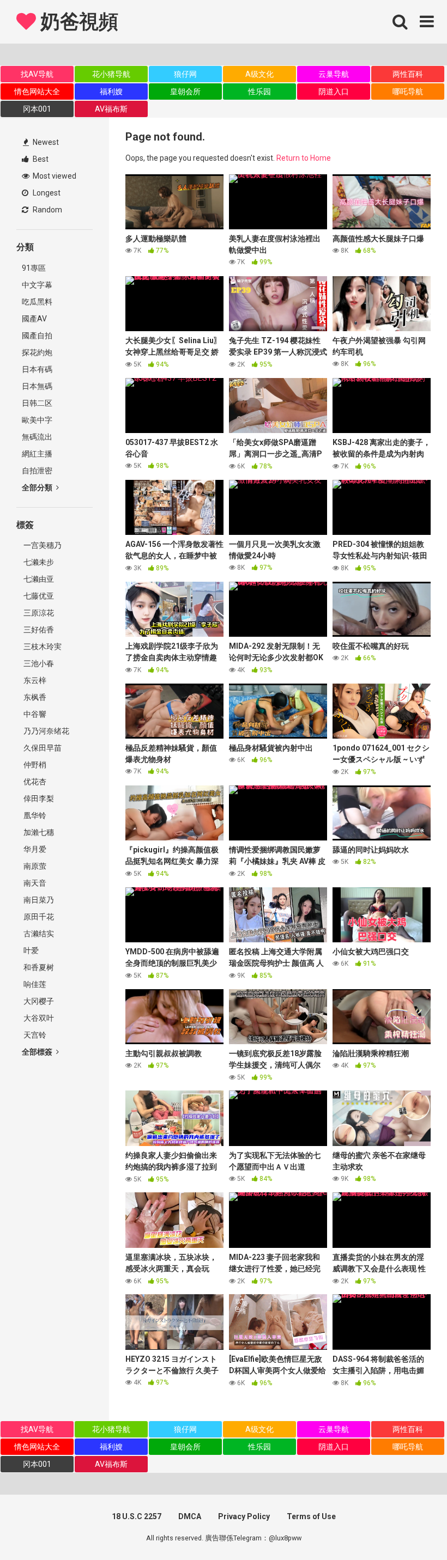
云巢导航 (333, 74)
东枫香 (34, 697)
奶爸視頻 (77, 21)
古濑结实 (38, 933)
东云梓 (34, 680)
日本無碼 (37, 386)
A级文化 (259, 74)
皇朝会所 (185, 91)
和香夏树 (38, 967)
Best (40, 159)
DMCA (189, 1516)
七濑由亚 (38, 579)
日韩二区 (37, 403)
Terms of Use (311, 1516)
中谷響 (34, 714)
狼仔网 (185, 74)
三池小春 (38, 663)
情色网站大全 (37, 91)
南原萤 (34, 866)
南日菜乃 (38, 899)
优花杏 (34, 781)
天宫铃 (34, 1035)
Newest (45, 142)
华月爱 (34, 849)
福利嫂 (111, 91)
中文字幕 (37, 285)
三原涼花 (38, 612)
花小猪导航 (111, 74)
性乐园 (259, 91)
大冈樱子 (38, 1001)
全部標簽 (38, 1051)
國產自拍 (37, 335)
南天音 (34, 883)
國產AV (34, 318)
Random (46, 209)
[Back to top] (410, 1527)
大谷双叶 (38, 1018)
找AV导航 (37, 74)
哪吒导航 (407, 91)
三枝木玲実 (42, 646)
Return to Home (303, 158)
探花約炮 (37, 352)
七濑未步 (38, 562)
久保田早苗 (42, 748)
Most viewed (53, 176)
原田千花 (38, 916)
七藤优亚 (38, 596)
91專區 (34, 268)
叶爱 (30, 950)
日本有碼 (37, 369)
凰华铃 (34, 815)
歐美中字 (37, 420)
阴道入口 (333, 91)
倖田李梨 (38, 798)
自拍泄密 (37, 470)
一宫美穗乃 (42, 545)
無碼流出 (37, 436)
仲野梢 (34, 764)
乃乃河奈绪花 (45, 731)
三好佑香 (38, 629)
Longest (46, 192)
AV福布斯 (111, 109)
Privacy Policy (244, 1516)
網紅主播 (37, 453)
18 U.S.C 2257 (136, 1516)
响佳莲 (34, 984)
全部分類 (38, 487)
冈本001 (37, 109)
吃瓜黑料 (37, 301)
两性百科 (407, 74)
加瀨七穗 (38, 832)
